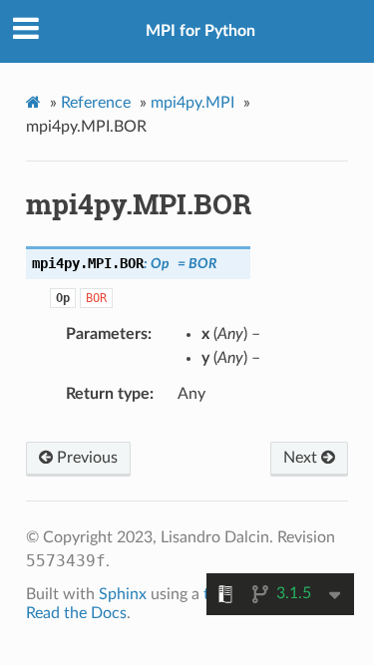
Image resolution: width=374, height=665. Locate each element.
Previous (85, 458)
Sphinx (123, 594)
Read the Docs (76, 613)
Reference (96, 103)
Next (302, 458)
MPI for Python (200, 31)
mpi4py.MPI (192, 103)
